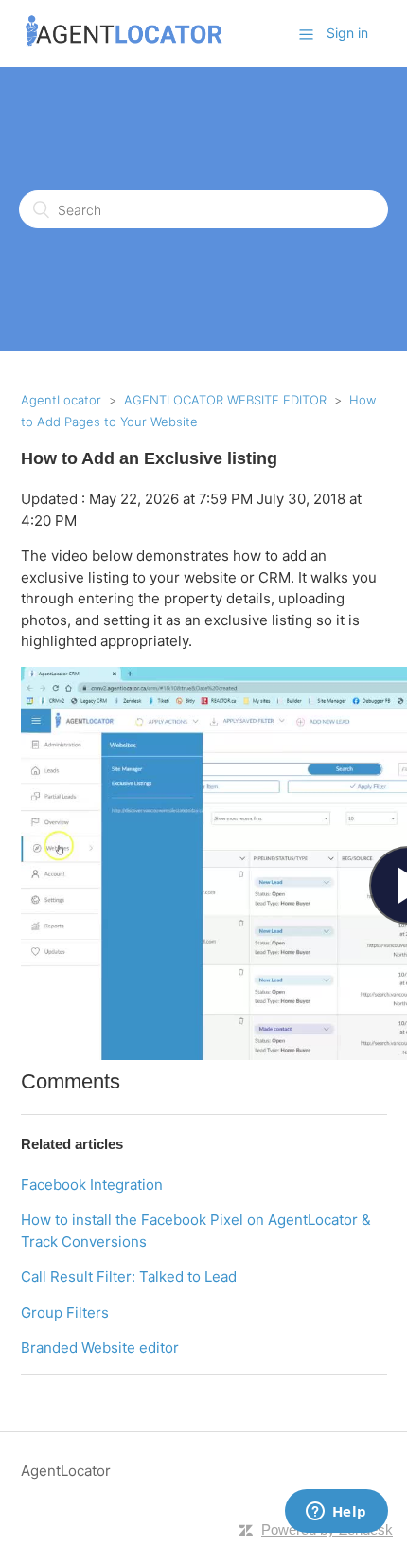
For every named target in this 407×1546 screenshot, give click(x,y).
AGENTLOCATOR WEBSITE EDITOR (225, 399)
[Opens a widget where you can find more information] (336, 1513)
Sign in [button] (347, 33)
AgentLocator (61, 399)
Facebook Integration (92, 1185)
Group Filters (65, 1312)
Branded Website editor (100, 1348)
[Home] (124, 43)
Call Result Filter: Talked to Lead (129, 1276)
